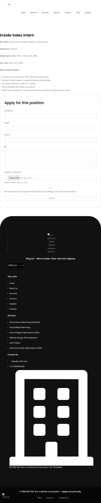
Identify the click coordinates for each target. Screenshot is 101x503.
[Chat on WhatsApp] (6, 497)
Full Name (9, 110)
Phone (7, 135)
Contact (88, 13)
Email (7, 123)
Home (23, 13)
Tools (78, 13)
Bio (6, 147)
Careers (57, 13)
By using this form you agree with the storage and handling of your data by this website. (40, 191)
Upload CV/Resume (13, 172)
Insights (68, 13)
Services (45, 13)
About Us (33, 13)
